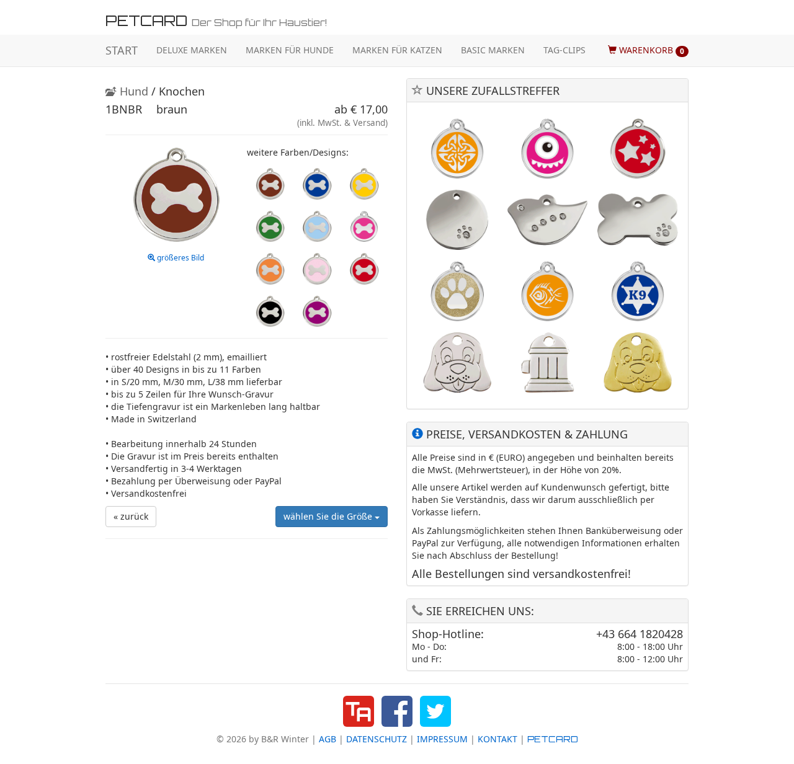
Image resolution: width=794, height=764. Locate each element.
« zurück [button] (131, 516)
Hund (132, 91)
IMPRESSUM (442, 739)
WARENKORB (650, 50)
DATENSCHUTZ (376, 739)
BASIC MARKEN (493, 50)
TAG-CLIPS (564, 50)
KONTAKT (497, 739)
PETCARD (552, 739)
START (121, 50)
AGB (327, 739)
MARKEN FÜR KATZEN (397, 50)
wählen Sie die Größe (329, 516)
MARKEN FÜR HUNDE (290, 50)
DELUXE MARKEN (191, 50)
